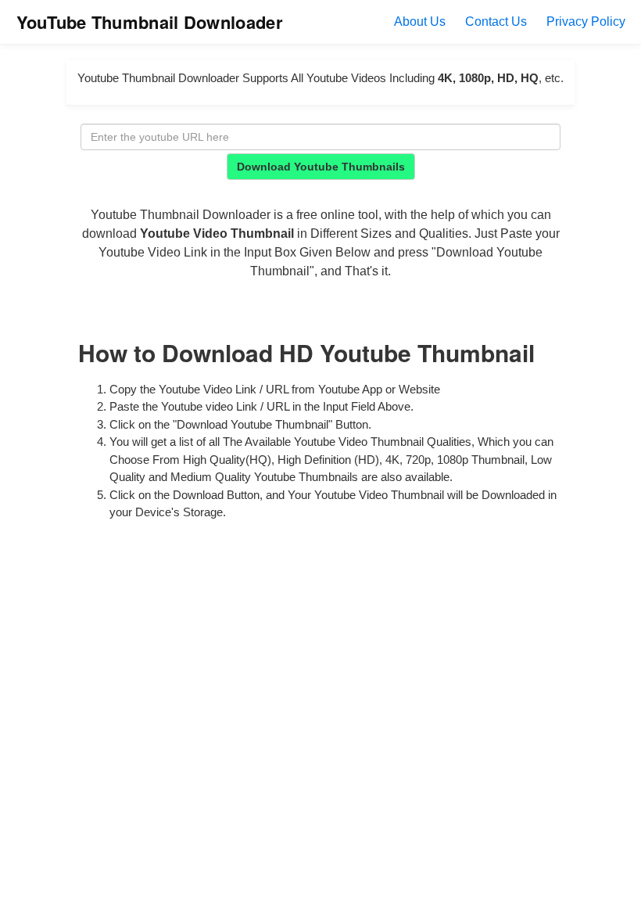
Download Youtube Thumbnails (321, 166)
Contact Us (496, 21)
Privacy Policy (585, 21)
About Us (420, 21)
